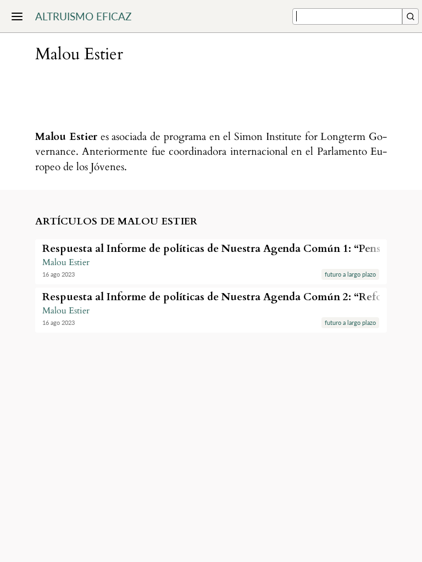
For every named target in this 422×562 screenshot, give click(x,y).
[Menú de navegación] (17, 16)
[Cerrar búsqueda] (410, 16)
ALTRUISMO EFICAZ (83, 16)
